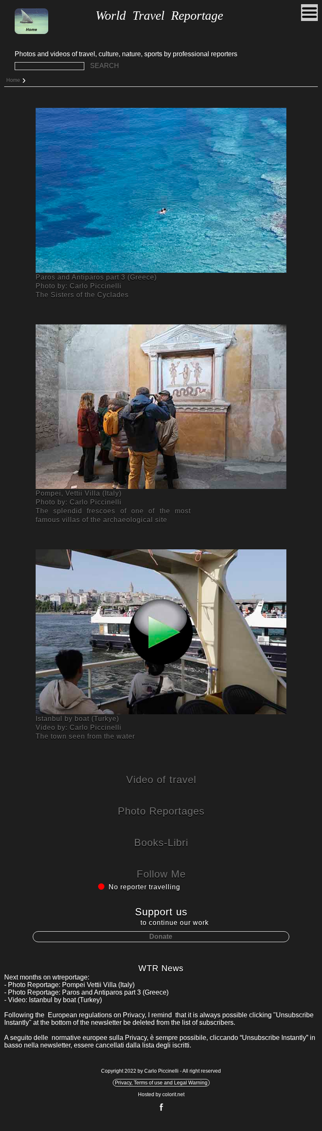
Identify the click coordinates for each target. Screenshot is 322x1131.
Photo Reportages (161, 811)
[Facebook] (161, 1109)
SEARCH (104, 65)
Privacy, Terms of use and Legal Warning (161, 1083)
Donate (160, 936)
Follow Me (161, 874)
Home (13, 80)
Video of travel (161, 779)
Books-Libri (161, 842)
